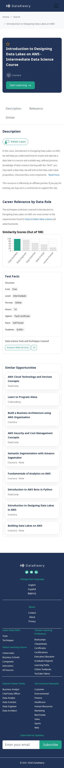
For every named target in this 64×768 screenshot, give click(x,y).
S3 (34, 347)
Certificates (40, 648)
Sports (37, 723)
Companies (8, 661)
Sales (37, 719)
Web (36, 727)
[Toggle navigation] (56, 6)
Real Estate (40, 714)
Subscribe (50, 744)
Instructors (7, 665)
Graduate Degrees (43, 660)
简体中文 (32, 593)
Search (16, 16)
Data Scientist (9, 702)
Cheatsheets (40, 643)
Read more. (54, 174)
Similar (10, 117)
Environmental (41, 693)
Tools (5, 636)
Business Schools (11, 657)
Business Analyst (10, 689)
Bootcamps (40, 639)
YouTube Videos (42, 673)
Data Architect (9, 710)
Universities (8, 653)
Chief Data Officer (11, 693)
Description (13, 108)
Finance (38, 697)
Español (32, 589)
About (32, 617)
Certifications (41, 652)
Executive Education (44, 656)
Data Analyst (8, 697)
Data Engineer (9, 706)
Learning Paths (41, 665)
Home (5, 16)
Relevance (36, 108)
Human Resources (43, 706)
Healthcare (40, 702)
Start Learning (19, 85)
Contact (32, 612)
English (32, 585)
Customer (39, 689)
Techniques (8, 640)
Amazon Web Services (18, 347)
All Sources (8, 670)
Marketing (39, 710)
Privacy (32, 621)
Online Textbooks (42, 669)
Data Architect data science (38, 219)
